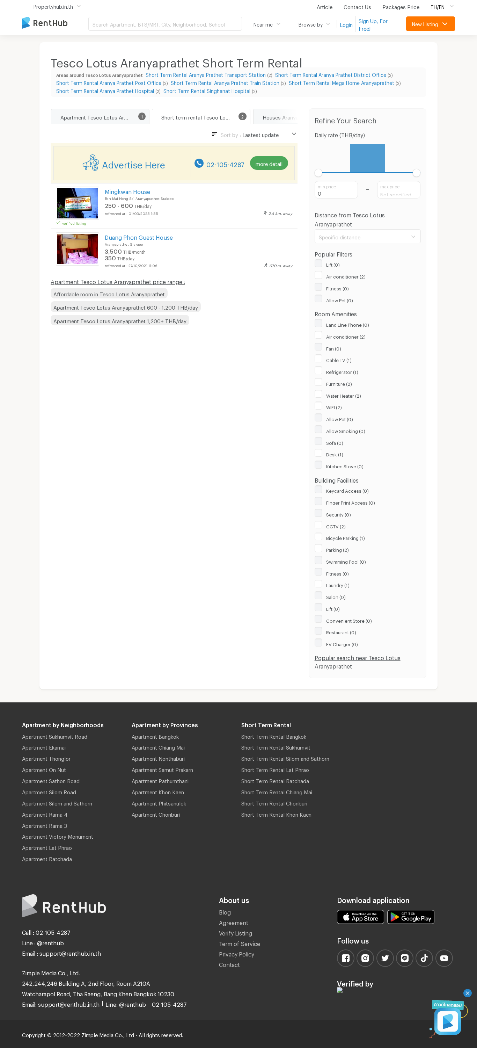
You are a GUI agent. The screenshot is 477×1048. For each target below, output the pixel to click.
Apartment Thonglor (46, 758)
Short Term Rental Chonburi (274, 802)
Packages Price (400, 6)
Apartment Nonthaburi (158, 758)
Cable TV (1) (339, 359)
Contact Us (357, 6)
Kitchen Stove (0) (345, 465)
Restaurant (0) (341, 631)
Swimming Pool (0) (346, 561)
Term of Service (239, 942)
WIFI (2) (334, 406)
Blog (225, 911)
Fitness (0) (337, 287)
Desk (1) (334, 453)
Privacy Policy (236, 953)
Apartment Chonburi (156, 813)
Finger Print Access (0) (350, 502)
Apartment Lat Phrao (47, 847)
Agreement (233, 921)
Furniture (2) (339, 383)
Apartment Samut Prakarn (162, 769)
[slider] (319, 173)
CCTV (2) (336, 525)
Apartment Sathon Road (51, 780)
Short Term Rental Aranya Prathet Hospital (105, 90)
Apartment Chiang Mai (158, 746)
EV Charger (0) (342, 643)
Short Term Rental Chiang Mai (276, 791)
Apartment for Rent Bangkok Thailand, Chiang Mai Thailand (55, 23)
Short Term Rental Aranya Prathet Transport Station (206, 74)
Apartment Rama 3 (44, 825)
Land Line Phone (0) (347, 324)
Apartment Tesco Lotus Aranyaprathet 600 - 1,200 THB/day (125, 306)
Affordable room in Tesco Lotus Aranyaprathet (109, 293)
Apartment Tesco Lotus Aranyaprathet (104, 116)
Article (324, 6)
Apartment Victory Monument (57, 835)
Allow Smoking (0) (345, 430)
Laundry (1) (338, 584)
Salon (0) (336, 596)
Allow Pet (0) (339, 299)
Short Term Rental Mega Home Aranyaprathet (341, 82)
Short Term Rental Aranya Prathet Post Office (108, 82)
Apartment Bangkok (155, 735)
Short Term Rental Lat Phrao (275, 769)
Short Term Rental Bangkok (273, 735)
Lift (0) (333, 264)
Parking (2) (337, 549)
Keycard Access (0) (347, 490)
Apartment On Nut (44, 769)
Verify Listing (235, 932)
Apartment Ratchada (47, 858)
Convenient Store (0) (349, 620)
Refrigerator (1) (342, 371)
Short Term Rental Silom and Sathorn (285, 758)
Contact (229, 963)
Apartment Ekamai (44, 746)
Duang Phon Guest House (139, 236)
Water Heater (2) (343, 395)
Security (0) (338, 513)
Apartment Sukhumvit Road (54, 735)
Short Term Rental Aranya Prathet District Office (330, 74)
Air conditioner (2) (346, 275)
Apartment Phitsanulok (159, 802)
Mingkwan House (127, 190)
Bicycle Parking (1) (345, 537)
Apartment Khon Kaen (158, 791)
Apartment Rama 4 (44, 813)
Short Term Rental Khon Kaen (276, 813)
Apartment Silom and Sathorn (57, 802)
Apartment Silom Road (49, 791)
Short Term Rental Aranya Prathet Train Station (225, 82)
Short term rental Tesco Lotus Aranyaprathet (205, 116)
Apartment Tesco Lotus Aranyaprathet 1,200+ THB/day (119, 320)
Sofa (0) (334, 442)
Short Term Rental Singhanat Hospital (206, 90)
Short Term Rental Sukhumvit (275, 746)
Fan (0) (333, 347)
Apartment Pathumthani (160, 780)
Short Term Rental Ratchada (275, 780)
